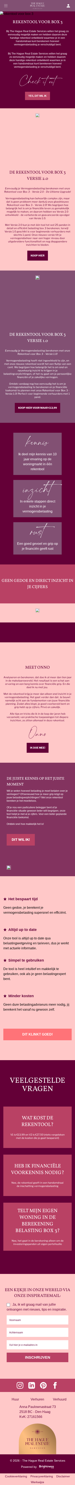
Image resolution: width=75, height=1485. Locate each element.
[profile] (70, 5)
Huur (15, 1399)
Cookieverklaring (16, 1476)
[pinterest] (43, 1385)
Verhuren (37, 1399)
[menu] (6, 5)
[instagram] (20, 1385)
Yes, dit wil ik (37, 95)
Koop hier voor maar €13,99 (37, 407)
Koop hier (38, 255)
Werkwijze (37, 1482)
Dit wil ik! (21, 840)
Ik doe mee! (37, 747)
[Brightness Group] (46, 1466)
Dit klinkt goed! (37, 1034)
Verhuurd (59, 1399)
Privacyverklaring (41, 1476)
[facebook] (55, 1385)
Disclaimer (63, 1476)
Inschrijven (37, 1357)
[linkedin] (32, 1385)
